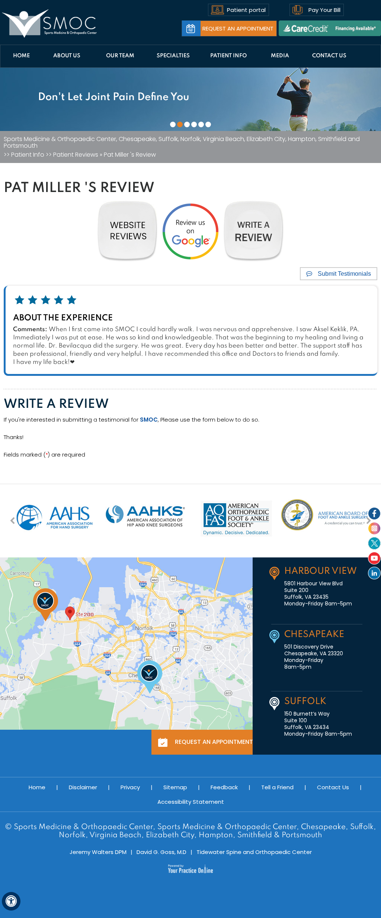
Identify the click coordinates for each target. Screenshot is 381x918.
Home (21, 55)
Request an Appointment (237, 28)
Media (280, 55)
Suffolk (305, 701)
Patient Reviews (75, 154)
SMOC (149, 419)
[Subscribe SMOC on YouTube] (374, 558)
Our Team (120, 55)
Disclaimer (83, 787)
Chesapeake (314, 634)
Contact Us (329, 55)
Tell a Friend (277, 787)
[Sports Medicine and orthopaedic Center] (49, 23)
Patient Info (228, 55)
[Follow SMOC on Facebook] (374, 513)
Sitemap (175, 787)
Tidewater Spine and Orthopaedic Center (254, 852)
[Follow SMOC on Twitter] (374, 543)
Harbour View (320, 571)
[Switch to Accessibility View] (11, 901)
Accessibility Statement (190, 802)
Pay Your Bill (324, 10)
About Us (66, 55)
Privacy (130, 787)
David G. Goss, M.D (161, 852)
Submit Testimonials (344, 274)
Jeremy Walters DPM (98, 852)
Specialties (173, 55)
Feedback (224, 787)
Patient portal (246, 10)
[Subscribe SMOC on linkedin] (374, 573)
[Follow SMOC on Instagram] (374, 528)
